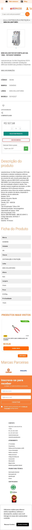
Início (5, 20)
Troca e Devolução (13, 450)
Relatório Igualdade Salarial (15, 465)
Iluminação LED (12, 474)
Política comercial (13, 452)
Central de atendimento (14, 437)
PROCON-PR (11, 461)
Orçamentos (12, 446)
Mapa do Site (12, 463)
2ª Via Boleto (12, 444)
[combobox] (13, 14)
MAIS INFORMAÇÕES (8, 70)
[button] (27, 8)
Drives (10, 478)
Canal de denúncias (13, 435)
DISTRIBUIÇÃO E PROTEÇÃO (18, 20)
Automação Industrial (14, 472)
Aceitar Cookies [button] (22, 524)
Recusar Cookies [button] (9, 524)
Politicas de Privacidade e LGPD (16, 448)
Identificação (12, 476)
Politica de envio (13, 454)
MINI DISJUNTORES (11, 22)
